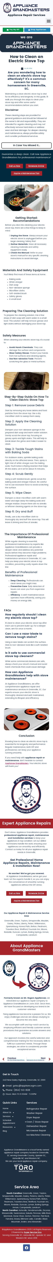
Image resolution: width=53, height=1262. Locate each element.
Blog (5, 1131)
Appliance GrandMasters (17, 763)
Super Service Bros (33, 1232)
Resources (8, 1127)
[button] (49, 21)
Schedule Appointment (9, 1121)
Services (6, 1116)
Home (5, 1109)
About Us (7, 1112)
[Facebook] (26, 1247)
